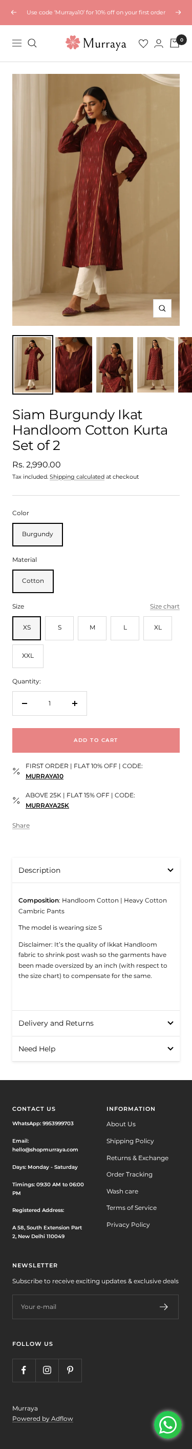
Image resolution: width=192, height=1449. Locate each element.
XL (158, 627)
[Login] (158, 43)
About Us (121, 1124)
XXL (28, 655)
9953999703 (58, 1123)
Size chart (165, 606)
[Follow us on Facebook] (23, 1370)
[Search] (32, 43)
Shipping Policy (130, 1141)
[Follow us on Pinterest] (69, 1370)
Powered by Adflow (42, 1418)
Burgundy (37, 534)
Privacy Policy (128, 1224)
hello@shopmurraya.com (45, 1149)
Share (21, 825)
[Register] (164, 1306)
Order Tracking (129, 1174)
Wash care (122, 1191)
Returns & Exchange (137, 1158)
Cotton (33, 580)
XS (27, 627)
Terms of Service (131, 1207)
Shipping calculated (77, 476)
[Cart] (174, 43)
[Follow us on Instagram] (46, 1370)
